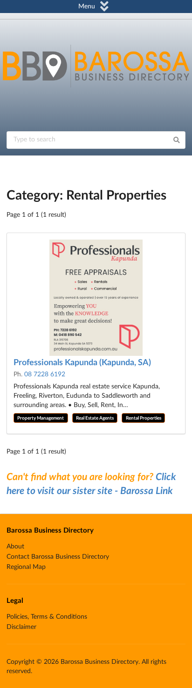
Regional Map (26, 567)
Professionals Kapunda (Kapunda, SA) (82, 363)
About (15, 546)
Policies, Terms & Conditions (47, 617)
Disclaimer (21, 627)
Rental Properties (143, 418)
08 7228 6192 (44, 374)
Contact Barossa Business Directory (58, 557)
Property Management (40, 418)
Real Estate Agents (95, 418)
